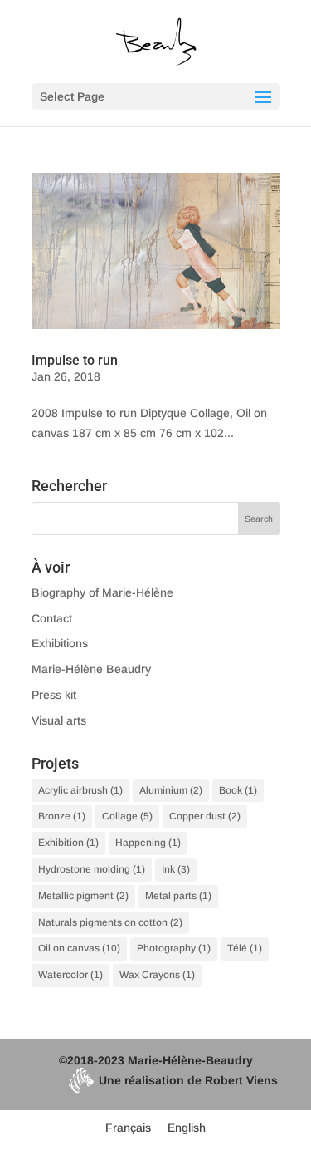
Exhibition (68, 842)
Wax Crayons (157, 975)
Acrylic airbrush (80, 790)
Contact (52, 618)
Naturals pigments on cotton (110, 922)
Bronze (61, 816)
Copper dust (205, 816)
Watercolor (70, 975)
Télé (244, 948)
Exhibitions (60, 643)
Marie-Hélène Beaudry (91, 669)
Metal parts (178, 896)
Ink (176, 869)
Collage (127, 816)
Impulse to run (75, 360)
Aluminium (170, 790)
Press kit (54, 694)
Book (238, 790)
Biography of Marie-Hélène (102, 592)
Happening (148, 842)
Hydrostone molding (91, 869)
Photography (174, 948)
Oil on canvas (79, 948)
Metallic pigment (83, 896)
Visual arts (59, 720)
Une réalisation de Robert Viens (188, 1080)
